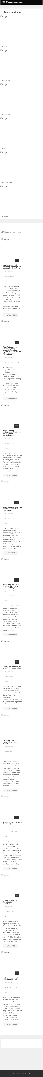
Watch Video (12, 315)
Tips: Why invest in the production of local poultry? (11, 586)
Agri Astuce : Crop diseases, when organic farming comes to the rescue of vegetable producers (12, 350)
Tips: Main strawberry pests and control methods (12, 508)
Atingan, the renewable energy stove (11, 741)
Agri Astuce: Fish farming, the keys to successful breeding (12, 266)
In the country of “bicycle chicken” (10, 978)
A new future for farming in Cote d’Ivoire (10, 901)
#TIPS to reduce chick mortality (12, 823)
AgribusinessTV (9, 271)
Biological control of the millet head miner (12, 667)
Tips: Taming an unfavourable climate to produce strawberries (12, 432)
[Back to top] (35, 1072)
